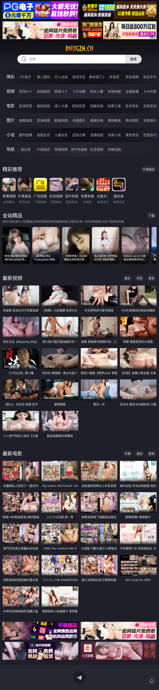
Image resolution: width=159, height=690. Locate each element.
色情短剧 (114, 149)
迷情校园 (96, 135)
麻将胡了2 (96, 77)
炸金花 (114, 77)
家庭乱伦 (43, 135)
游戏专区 (79, 77)
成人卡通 (61, 106)
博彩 (10, 77)
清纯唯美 (114, 120)
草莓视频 (61, 149)
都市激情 (25, 135)
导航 (10, 149)
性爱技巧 (150, 135)
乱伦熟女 (132, 106)
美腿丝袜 (96, 120)
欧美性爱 (79, 106)
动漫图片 (79, 120)
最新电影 (12, 453)
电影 (10, 106)
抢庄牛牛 (150, 77)
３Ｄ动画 (79, 91)
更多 (151, 278)
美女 (127, 278)
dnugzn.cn (79, 48)
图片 (10, 120)
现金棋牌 (132, 77)
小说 (10, 135)
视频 (10, 91)
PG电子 (25, 77)
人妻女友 (61, 135)
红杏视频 (96, 149)
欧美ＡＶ (61, 91)
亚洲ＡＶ (25, 91)
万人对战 (61, 77)
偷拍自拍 (43, 106)
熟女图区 (132, 120)
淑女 (139, 454)
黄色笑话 (132, 135)
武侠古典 (79, 135)
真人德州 (43, 77)
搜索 (133, 59)
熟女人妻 (96, 91)
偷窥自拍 (25, 120)
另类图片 (150, 120)
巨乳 (139, 278)
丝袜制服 (114, 91)
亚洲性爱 (25, 106)
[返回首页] (152, 681)
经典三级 (114, 106)
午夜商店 (43, 149)
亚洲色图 (43, 120)
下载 (151, 215)
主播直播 (132, 91)
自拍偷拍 (43, 91)
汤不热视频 (79, 149)
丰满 (127, 454)
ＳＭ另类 (150, 91)
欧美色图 (61, 120)
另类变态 (150, 106)
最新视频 (12, 278)
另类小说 (114, 135)
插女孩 (26, 149)
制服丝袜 (96, 106)
